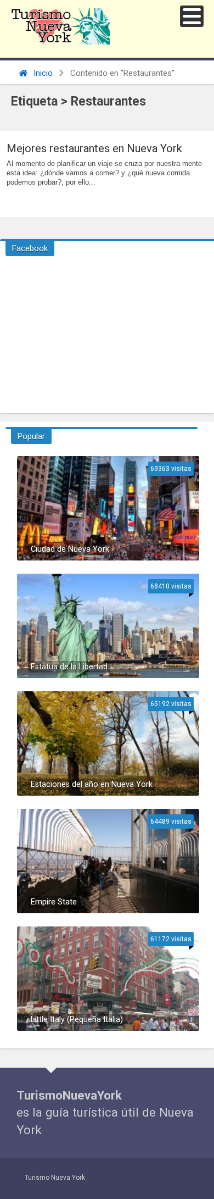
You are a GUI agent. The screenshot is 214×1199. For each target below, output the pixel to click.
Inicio (42, 73)
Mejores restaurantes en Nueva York (94, 148)
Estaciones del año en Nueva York (92, 784)
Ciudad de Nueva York (70, 549)
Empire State (54, 902)
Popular (31, 436)
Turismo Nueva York (55, 1177)
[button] (192, 16)
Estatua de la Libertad (69, 666)
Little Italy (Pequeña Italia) (77, 1019)
